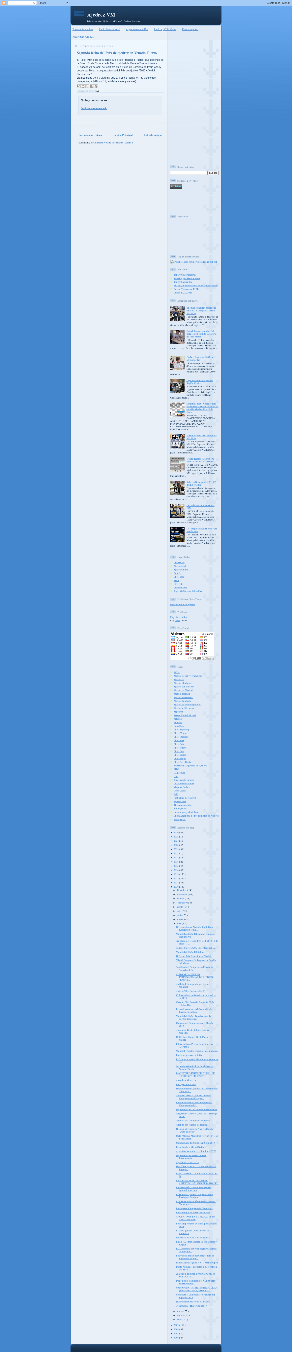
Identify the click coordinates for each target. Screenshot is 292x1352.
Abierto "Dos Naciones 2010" (190, 991)
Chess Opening (181, 729)
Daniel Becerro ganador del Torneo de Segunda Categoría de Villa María (202, 333)
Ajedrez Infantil (182, 693)
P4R (176, 794)
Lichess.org (179, 562)
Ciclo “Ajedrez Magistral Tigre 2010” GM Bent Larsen (197, 1137)
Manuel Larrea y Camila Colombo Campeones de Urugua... (193, 1097)
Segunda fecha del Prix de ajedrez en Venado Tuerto (117, 52)
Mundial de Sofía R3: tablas (190, 952)
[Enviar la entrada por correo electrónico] (97, 90)
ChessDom (179, 751)
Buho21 (178, 573)
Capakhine (179, 726)
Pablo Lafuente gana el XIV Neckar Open (197, 1262)
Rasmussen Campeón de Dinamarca (194, 1208)
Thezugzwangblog (183, 805)
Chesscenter (180, 747)
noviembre (182, 894)
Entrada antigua (153, 135)
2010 (176, 886)
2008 (176, 1329)
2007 (176, 1333)
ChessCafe (179, 744)
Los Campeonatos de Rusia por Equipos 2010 (196, 1225)
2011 (176, 882)
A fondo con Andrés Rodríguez (191, 1124)
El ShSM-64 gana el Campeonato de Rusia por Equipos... (194, 1196)
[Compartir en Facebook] (92, 86)
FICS (176, 580)
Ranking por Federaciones (187, 278)
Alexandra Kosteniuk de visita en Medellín (193, 1031)
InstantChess (180, 587)
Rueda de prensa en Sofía (189, 1055)
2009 (176, 1325)
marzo (180, 1311)
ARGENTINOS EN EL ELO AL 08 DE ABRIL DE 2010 (195, 1218)
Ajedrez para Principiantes (187, 704)
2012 (176, 878)
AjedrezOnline (181, 569)
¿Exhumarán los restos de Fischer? (194, 1301)
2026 (176, 832)
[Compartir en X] (87, 86)
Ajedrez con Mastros (184, 686)
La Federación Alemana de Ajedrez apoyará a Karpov (193, 1189)
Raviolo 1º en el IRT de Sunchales (193, 1237)
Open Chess (180, 790)
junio (180, 915)
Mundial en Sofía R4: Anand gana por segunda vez (195, 935)
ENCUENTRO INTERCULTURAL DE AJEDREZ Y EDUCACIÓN (195, 1074)
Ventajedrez (180, 819)
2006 (176, 1337)
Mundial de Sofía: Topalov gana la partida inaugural (193, 1017)
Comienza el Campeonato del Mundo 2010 (194, 1024)
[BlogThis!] (83, 86)
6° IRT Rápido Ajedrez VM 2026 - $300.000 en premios (200, 460)
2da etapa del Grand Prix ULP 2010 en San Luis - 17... (195, 1275)
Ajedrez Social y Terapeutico (188, 675)
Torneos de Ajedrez (83, 29)
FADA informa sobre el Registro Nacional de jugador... (196, 1250)
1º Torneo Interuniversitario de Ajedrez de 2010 (196, 996)
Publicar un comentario (94, 108)
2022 (176, 849)
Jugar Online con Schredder (188, 591)
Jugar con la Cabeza (184, 780)
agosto (180, 906)
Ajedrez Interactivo (183, 697)
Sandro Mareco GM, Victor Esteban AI (196, 947)
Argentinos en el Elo (137, 29)
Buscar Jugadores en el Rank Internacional (196, 285)
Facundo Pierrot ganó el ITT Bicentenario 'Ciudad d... (197, 1090)
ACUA (177, 672)
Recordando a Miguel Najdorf (191, 1147)
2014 (176, 870)
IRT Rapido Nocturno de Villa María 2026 (202, 530)
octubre (181, 898)
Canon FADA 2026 (183, 292)
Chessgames (180, 754)
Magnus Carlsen (182, 787)
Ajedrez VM (101, 14)
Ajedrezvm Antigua (83, 36)
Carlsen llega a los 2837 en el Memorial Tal (201, 358)
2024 (176, 840)
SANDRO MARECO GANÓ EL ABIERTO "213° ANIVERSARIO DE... (197, 1182)
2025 (176, 836)
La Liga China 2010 (186, 1084)
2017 (176, 857)
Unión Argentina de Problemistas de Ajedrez (196, 815)
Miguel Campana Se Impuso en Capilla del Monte (196, 961)
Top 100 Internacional (185, 274)
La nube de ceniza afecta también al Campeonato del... (194, 1104)
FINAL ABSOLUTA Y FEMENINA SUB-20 (197, 1175)
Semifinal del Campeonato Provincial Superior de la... (194, 968)
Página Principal (123, 135)
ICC (176, 776)
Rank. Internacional (109, 29)
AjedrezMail (180, 566)
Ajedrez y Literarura (184, 708)
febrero (181, 1315)
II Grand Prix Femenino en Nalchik (194, 956)
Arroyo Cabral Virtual (185, 715)
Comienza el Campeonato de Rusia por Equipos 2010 (195, 1296)
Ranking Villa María (165, 29)
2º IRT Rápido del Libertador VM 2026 (202, 437)
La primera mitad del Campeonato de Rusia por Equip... (195, 1257)
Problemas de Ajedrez (185, 797)
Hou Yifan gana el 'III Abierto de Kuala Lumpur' (196, 1168)
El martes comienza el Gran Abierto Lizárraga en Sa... (194, 1010)
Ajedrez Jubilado (182, 701)
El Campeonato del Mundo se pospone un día (197, 1061)
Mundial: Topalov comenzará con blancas (197, 1051)
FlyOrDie (178, 584)
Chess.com (179, 576)
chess (177, 620)
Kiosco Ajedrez (190, 29)
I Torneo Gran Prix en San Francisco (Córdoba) (194, 1045)
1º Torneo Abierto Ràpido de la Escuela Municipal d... (196, 1203)
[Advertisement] (119, 124)
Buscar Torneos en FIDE (186, 289)
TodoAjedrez (180, 808)
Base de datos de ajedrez (182, 604)
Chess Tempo (180, 733)
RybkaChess (180, 801)
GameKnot (179, 772)
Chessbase (179, 740)
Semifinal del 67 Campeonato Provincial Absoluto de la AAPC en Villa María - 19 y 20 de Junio (203, 408)
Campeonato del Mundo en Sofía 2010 (195, 1142)
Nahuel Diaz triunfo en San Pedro (193, 1120)
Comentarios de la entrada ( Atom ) (113, 142)
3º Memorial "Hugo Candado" (191, 1305)
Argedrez (178, 711)
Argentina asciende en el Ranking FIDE (196, 1151)
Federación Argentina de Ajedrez (190, 765)
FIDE (176, 769)
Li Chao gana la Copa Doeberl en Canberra (192, 1232)
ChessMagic (180, 758)
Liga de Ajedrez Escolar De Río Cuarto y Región (196, 1243)
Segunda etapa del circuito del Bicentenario (191, 1157)
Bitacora (178, 722)
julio (179, 911)
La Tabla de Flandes (184, 783)
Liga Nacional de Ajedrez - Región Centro (200, 382)
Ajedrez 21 (179, 679)
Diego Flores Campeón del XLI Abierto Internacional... (195, 1282)
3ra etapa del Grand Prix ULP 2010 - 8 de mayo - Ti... (197, 942)
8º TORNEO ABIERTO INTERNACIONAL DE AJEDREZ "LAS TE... (195, 977)
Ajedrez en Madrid (183, 690)
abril (179, 923)
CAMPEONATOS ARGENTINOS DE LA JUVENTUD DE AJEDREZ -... (197, 1289)
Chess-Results (181, 736)
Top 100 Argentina (183, 282)
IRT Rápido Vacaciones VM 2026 (201, 507)
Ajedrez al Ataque (183, 683)
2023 (176, 845)
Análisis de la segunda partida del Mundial (193, 985)
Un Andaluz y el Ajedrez (186, 812)
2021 (176, 853)
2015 (176, 866)
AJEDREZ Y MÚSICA (187, 1162)
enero (180, 1319)
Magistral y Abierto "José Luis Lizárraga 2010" (197, 1115)
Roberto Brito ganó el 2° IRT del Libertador (201, 483)
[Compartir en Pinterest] (96, 86)
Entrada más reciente (90, 135)
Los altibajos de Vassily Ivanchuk (193, 1212)
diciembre (182, 890)
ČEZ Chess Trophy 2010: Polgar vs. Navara (194, 1038)
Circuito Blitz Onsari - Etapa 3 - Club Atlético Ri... (195, 1003)
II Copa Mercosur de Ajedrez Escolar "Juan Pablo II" (195, 1130)
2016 (176, 861)
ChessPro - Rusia (182, 762)
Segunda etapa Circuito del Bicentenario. (196, 1109)
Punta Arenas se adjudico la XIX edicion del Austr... (196, 1268)
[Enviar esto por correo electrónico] (79, 86)
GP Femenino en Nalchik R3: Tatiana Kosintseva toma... (194, 928)
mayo (179, 919)
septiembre (182, 902)
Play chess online (178, 617)
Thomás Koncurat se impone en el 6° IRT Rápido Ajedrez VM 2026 (201, 310)
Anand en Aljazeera (186, 1080)
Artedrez (178, 718)
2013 (176, 874)
